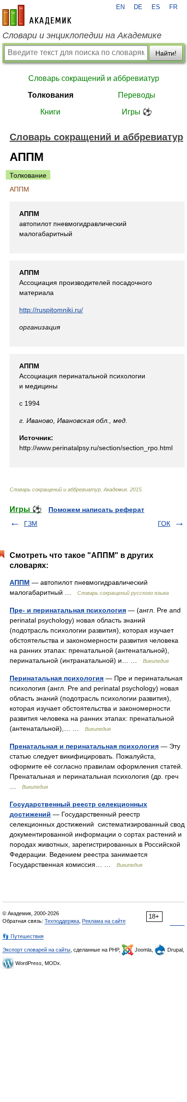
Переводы (136, 95)
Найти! (165, 53)
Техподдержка (62, 921)
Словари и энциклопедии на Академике (82, 35)
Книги (50, 112)
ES (156, 7)
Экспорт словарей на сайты (36, 950)
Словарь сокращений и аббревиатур (93, 78)
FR (173, 7)
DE (138, 7)
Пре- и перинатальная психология (68, 610)
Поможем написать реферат (96, 509)
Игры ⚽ (137, 112)
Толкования (50, 95)
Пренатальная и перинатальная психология (84, 746)
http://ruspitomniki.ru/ (51, 310)
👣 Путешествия (23, 936)
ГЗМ (30, 523)
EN (120, 7)
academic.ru (36, 15)
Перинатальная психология (57, 678)
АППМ (20, 582)
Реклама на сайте (104, 921)
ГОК (164, 523)
